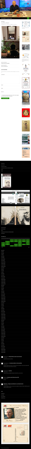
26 (27, 244)
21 (7, 244)
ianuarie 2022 (3, 330)
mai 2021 (2, 342)
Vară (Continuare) (3, 227)
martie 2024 (2, 292)
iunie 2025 (2, 270)
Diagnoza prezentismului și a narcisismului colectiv (15, 383)
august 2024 (2, 285)
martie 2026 (2, 257)
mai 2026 (2, 254)
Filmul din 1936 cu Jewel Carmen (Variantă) (15, 356)
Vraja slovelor (3, 233)
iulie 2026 (2, 251)
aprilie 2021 (2, 343)
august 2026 (2, 250)
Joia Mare (10, 370)
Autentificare (3, 393)
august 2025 (2, 267)
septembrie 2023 (3, 301)
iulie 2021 (2, 339)
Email (2, 88)
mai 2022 (2, 324)
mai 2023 (2, 307)
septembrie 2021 (3, 336)
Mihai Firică (5, 383)
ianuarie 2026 (3, 260)
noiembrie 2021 (3, 333)
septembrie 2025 (3, 266)
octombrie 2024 (3, 282)
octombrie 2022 (3, 317)
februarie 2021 (3, 346)
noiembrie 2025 (3, 263)
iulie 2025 (2, 269)
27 (3, 245)
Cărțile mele (2, 163)
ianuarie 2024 (3, 295)
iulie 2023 (2, 304)
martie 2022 (2, 327)
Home (2, 169)
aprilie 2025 (2, 273)
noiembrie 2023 (3, 298)
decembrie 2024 (3, 279)
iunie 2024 (2, 288)
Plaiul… (2, 230)
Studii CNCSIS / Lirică (3, 166)
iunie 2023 (2, 305)
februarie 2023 (3, 311)
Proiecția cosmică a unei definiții (5, 63)
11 (23, 241)
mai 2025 (2, 272)
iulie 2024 (2, 286)
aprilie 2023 (2, 308)
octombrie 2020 (3, 352)
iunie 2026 (2, 253)
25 (23, 244)
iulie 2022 (2, 321)
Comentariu (3, 74)
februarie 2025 (3, 276)
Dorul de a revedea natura (4, 66)
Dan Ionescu (3, 21)
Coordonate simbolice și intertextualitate (16, 363)
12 (27, 241)
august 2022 (2, 320)
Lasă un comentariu (14, 24)
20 (3, 244)
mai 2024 (2, 289)
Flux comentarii (3, 396)
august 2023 (2, 302)
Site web (2, 91)
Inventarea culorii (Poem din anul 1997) (13, 377)
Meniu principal (30, 18)
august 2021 (2, 337)
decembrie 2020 (3, 349)
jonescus (9, 24)
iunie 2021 (2, 340)
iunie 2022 (2, 323)
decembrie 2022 (3, 314)
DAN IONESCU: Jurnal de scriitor (6, 18)
